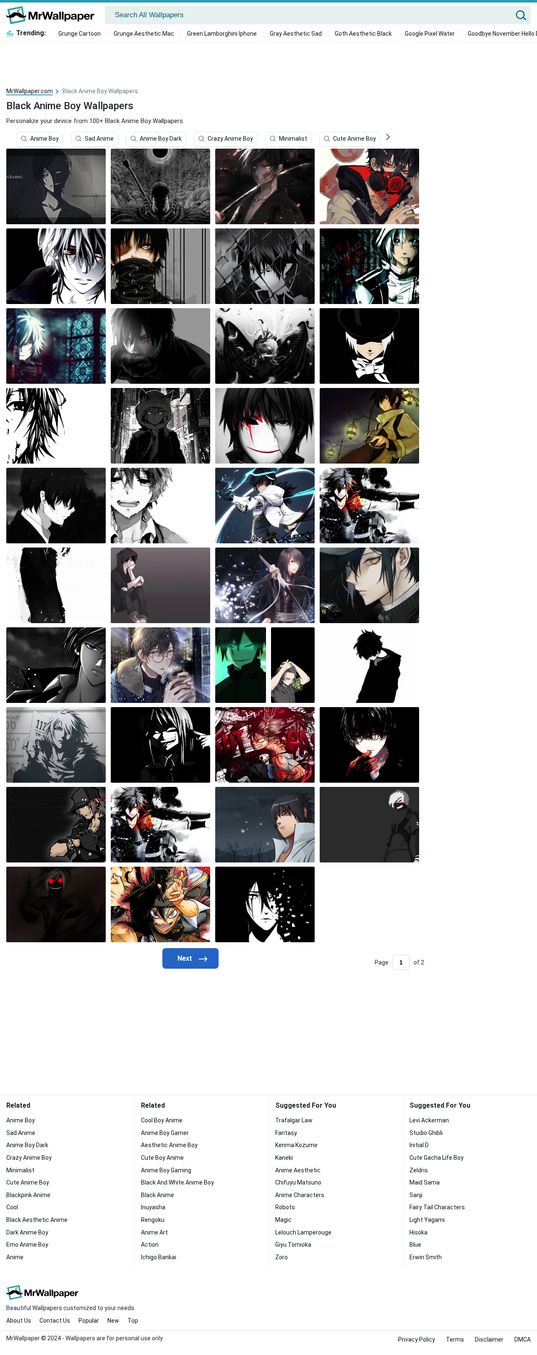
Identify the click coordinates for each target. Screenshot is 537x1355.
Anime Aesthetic (298, 1170)
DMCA (522, 1339)
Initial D (419, 1145)
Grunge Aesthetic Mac (144, 33)
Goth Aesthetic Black (363, 33)
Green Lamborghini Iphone (222, 33)
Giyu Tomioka (293, 1244)
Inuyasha (153, 1207)
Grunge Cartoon (79, 33)
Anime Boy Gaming (166, 1170)
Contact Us (54, 1320)
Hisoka (418, 1232)
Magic (283, 1219)
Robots (285, 1207)
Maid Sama (424, 1182)
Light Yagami (427, 1219)
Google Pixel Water (430, 33)
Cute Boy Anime (162, 1157)
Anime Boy (44, 139)
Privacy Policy (416, 1339)
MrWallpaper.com (29, 91)
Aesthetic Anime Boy (169, 1145)
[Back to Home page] (53, 15)
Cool (12, 1207)
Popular (88, 1320)
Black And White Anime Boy (177, 1182)
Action (150, 1244)
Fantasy (286, 1133)
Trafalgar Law (294, 1120)
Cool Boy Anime (161, 1120)
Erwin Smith (425, 1257)
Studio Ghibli (426, 1133)
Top (133, 1320)
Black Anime (157, 1195)
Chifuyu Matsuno (298, 1182)
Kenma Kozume (296, 1145)
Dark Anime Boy (27, 1232)
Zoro (281, 1257)
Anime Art (154, 1232)
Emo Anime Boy (27, 1244)
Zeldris (418, 1170)
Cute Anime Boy (354, 139)
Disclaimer (489, 1339)
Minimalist (293, 139)
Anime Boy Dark (161, 139)
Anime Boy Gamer (165, 1133)
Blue (415, 1244)
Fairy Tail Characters (437, 1207)
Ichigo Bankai (158, 1257)
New (113, 1320)
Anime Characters (299, 1195)
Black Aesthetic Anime (37, 1219)
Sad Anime (99, 139)
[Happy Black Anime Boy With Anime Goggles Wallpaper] (369, 585)
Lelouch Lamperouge (303, 1232)
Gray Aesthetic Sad (296, 33)
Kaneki (284, 1157)
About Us (18, 1320)
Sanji (415, 1195)
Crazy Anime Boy (230, 139)
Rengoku (152, 1219)
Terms (455, 1339)
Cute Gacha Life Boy (436, 1157)
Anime (14, 1257)
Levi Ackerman (429, 1120)
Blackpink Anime (28, 1195)
